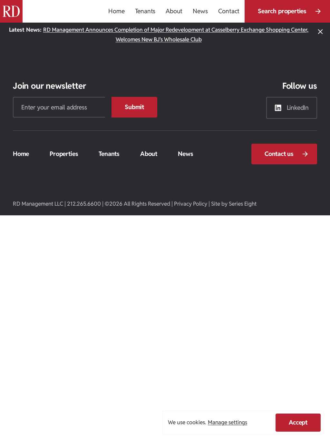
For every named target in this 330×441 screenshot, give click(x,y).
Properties (64, 154)
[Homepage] (11, 11)
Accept (298, 422)
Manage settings (227, 422)
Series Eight (243, 203)
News (185, 154)
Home (21, 154)
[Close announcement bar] (320, 35)
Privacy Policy (190, 203)
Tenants (109, 154)
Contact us (279, 154)
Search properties (282, 11)
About (148, 154)
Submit (134, 107)
